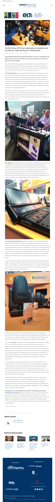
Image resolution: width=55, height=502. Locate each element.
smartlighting (9, 53)
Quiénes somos (12, 499)
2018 (19, 412)
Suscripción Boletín (41, 499)
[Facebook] (35, 489)
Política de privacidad (27, 499)
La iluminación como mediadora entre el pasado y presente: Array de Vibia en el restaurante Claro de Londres (9, 446)
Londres (25, 412)
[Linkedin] (38, 489)
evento (21, 412)
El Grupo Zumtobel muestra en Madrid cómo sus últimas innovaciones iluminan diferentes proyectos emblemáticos (33, 446)
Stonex (13, 391)
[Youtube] (42, 489)
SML (15, 498)
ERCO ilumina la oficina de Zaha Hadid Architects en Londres (45, 445)
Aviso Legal (19, 499)
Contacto (34, 499)
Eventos (26, 53)
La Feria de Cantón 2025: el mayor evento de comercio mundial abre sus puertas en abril (21, 445)
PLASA (28, 412)
